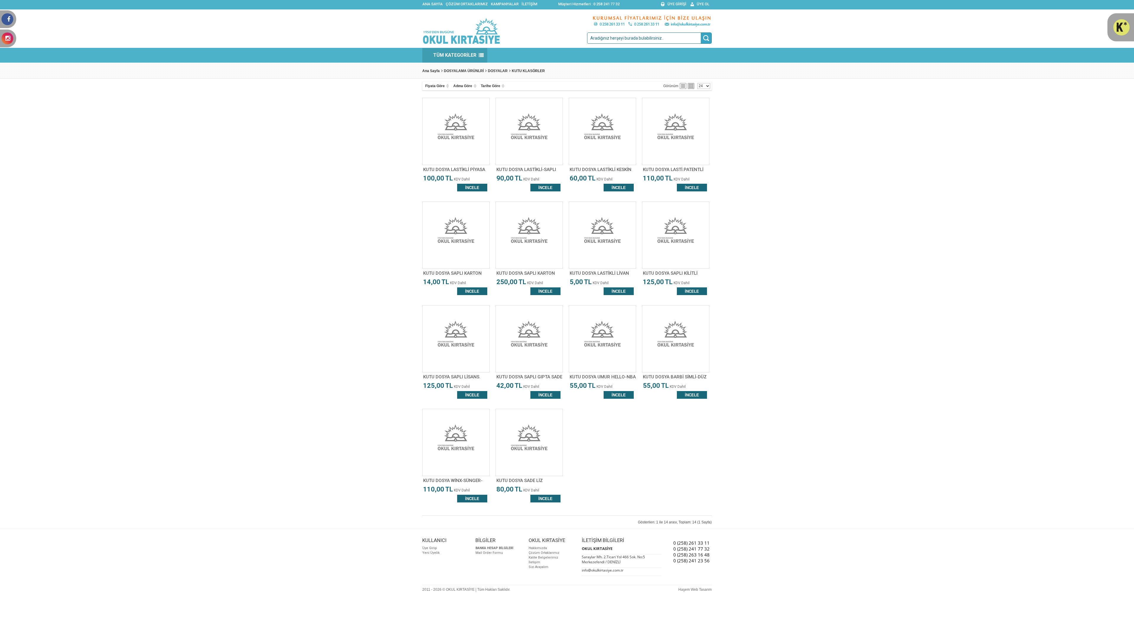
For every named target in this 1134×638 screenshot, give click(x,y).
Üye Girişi (429, 548)
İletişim (534, 562)
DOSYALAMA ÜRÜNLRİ (464, 71)
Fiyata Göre (435, 86)
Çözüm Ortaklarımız (544, 553)
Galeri (691, 86)
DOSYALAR (498, 71)
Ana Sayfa (431, 71)
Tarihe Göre (490, 86)
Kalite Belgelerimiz (543, 557)
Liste (683, 86)
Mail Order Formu (489, 553)
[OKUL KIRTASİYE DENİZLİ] (461, 43)
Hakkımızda (538, 548)
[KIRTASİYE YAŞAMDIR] (1121, 34)
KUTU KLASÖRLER (528, 71)
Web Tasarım (701, 589)
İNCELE (472, 187)
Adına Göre (462, 86)
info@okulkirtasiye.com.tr (602, 570)
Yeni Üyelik (431, 553)
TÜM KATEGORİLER (454, 55)
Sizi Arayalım (538, 567)
